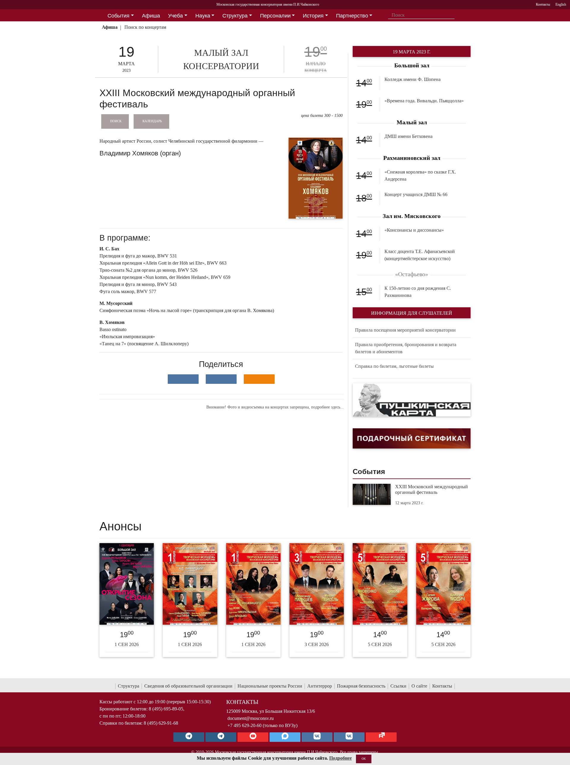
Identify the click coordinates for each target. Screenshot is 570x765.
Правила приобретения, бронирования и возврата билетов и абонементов (405, 348)
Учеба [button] (175, 16)
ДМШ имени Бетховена (408, 136)
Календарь (152, 121)
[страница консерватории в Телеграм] (188, 737)
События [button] (118, 16)
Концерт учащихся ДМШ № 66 (415, 194)
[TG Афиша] (220, 737)
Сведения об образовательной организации (188, 685)
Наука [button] (202, 16)
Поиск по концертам (145, 27)
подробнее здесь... (327, 407)
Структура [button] (235, 16)
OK (364, 758)
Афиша (110, 27)
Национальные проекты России (270, 685)
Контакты (442, 685)
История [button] (313, 16)
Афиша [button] (151, 16)
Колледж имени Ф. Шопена (412, 79)
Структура (128, 685)
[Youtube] (253, 737)
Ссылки (398, 685)
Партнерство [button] (352, 16)
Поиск (115, 121)
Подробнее (340, 758)
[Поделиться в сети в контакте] (183, 379)
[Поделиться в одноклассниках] (259, 379)
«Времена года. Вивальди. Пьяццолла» (424, 100)
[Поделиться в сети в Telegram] (221, 379)
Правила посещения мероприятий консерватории (405, 330)
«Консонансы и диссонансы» (414, 230)
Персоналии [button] (275, 16)
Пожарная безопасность (361, 685)
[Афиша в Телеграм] (381, 737)
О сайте (419, 685)
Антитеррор (319, 685)
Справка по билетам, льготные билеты (394, 366)
